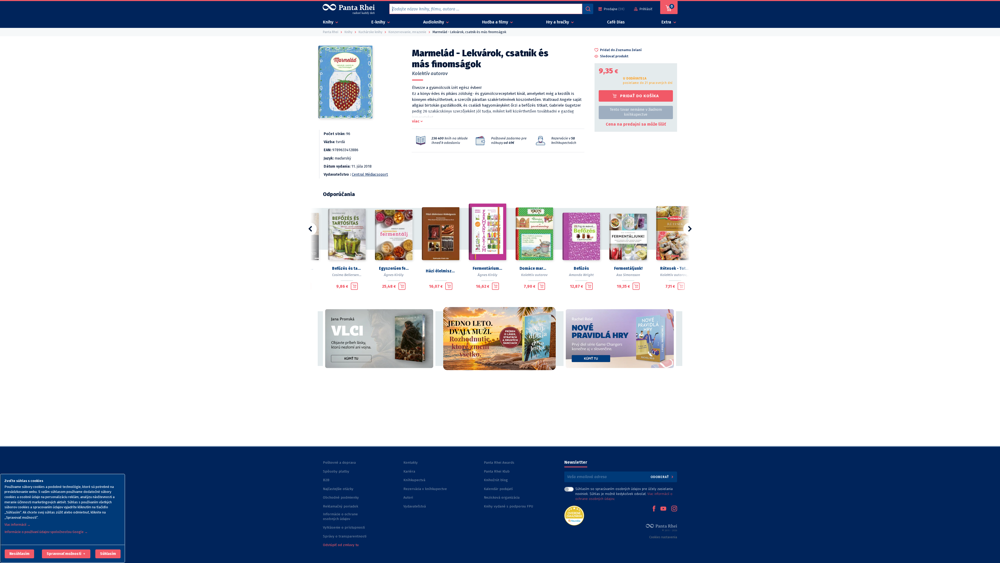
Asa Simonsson (628, 275)
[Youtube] (663, 509)
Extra (666, 22)
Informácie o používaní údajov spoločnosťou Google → (46, 532)
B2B (326, 480)
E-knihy (378, 22)
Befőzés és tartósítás (347, 268)
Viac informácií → (17, 525)
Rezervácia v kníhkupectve (425, 489)
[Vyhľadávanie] (587, 9)
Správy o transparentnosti (345, 536)
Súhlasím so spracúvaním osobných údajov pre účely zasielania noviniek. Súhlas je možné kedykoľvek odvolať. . (624, 494)
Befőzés (581, 268)
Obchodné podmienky (341, 497)
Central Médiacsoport (370, 174)
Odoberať (660, 477)
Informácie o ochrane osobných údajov (340, 516)
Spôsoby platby (336, 471)
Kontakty (410, 462)
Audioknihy (434, 22)
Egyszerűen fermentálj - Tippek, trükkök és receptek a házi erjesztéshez (394, 268)
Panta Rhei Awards (499, 462)
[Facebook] (654, 509)
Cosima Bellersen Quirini (351, 275)
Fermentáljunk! (628, 268)
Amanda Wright (581, 275)
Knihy (328, 22)
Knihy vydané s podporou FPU (508, 506)
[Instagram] (674, 509)
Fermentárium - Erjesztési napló (487, 268)
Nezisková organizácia (502, 497)
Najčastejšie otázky (338, 489)
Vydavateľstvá (414, 506)
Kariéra (409, 471)
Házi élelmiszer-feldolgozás (440, 271)
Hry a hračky (558, 22)
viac (416, 121)
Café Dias (616, 22)
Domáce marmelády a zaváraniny (534, 268)
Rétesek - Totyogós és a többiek (675, 268)
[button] (19, 553)
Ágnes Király (394, 275)
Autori (408, 497)
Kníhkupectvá (414, 480)
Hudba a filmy (495, 22)
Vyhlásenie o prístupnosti (344, 527)
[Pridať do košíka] (354, 286)
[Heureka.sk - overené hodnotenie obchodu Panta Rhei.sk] (574, 515)
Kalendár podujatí (498, 489)
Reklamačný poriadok (340, 506)
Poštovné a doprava (339, 462)
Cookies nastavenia (663, 537)
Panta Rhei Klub (497, 471)
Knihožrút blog (496, 480)
